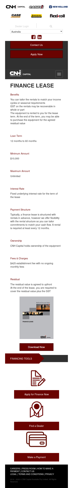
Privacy (49, 474)
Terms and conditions (31, 474)
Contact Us (36, 45)
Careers (15, 468)
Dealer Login (22, 26)
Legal (13, 474)
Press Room (28, 468)
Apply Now (37, 54)
